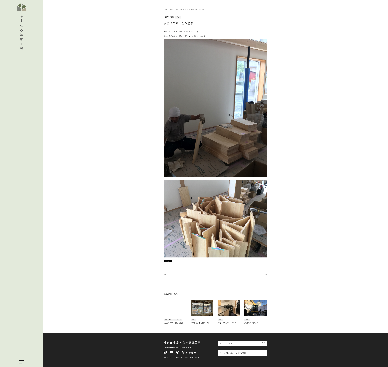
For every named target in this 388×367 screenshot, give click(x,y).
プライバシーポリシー (191, 357)
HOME (166, 9)
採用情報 (179, 357)
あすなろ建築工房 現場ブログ (179, 9)
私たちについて (169, 357)
